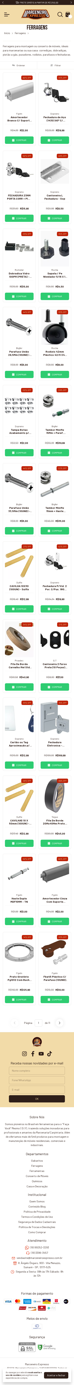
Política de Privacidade (37, 1211)
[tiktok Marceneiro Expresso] (49, 1054)
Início (7, 33)
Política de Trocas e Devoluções (37, 1227)
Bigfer (19, 348)
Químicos (37, 1181)
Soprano (54, 113)
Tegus (55, 817)
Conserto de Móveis (37, 1176)
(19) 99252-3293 (39, 1247)
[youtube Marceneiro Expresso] (41, 1054)
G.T (55, 660)
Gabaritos (37, 1160)
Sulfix (19, 582)
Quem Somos (37, 1201)
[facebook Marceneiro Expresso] (33, 1054)
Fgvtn (19, 113)
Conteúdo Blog (37, 1206)
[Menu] (7, 14)
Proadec (19, 660)
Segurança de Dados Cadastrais (37, 1221)
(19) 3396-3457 (39, 1252)
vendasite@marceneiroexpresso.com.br (39, 1257)
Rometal (19, 269)
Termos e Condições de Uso (37, 1216)
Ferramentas (37, 1170)
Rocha (54, 269)
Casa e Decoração (37, 1186)
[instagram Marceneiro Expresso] (24, 1054)
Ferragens (20, 33)
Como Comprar (37, 1232)
